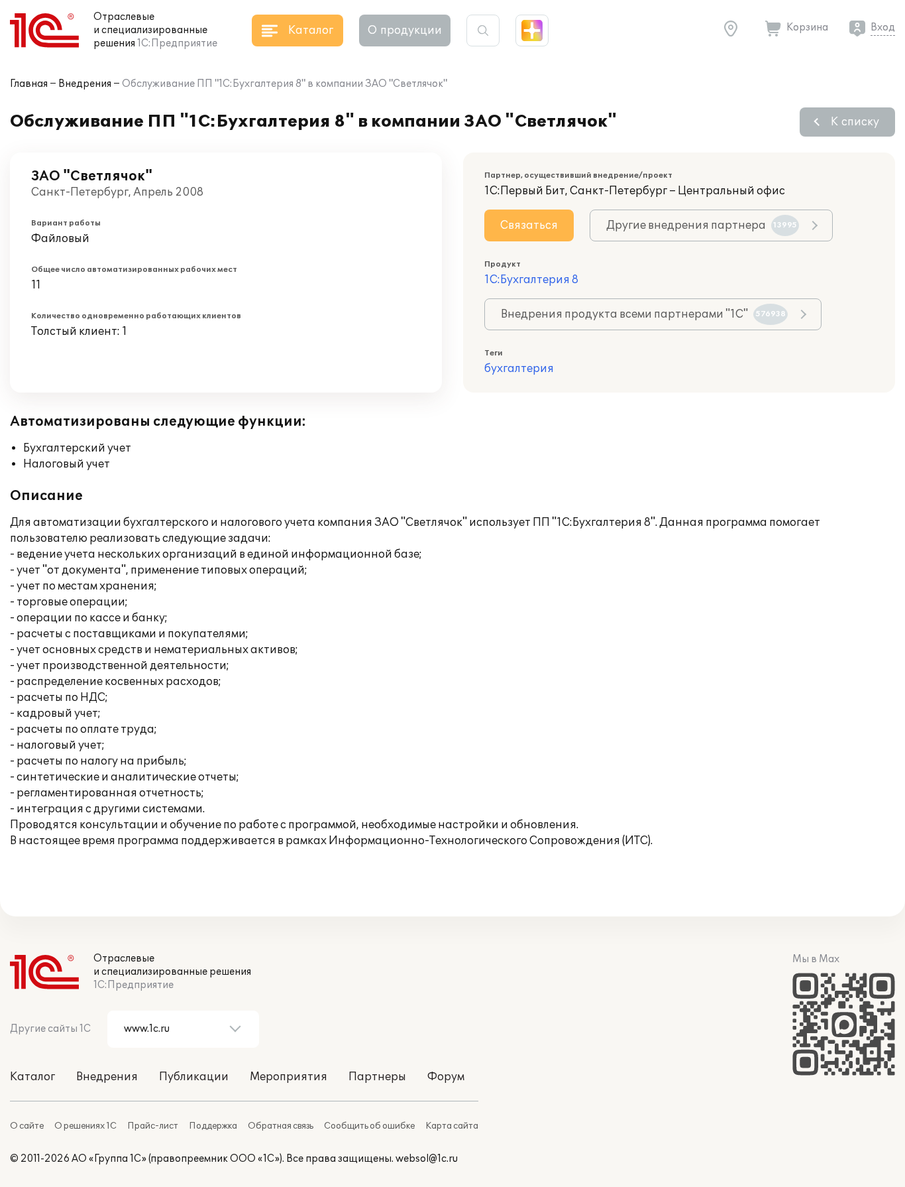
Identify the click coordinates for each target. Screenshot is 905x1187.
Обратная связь (280, 1126)
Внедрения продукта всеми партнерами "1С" (643, 314)
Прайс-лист (152, 1126)
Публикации (194, 1077)
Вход (883, 27)
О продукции (405, 30)
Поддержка (213, 1126)
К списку (855, 122)
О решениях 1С (85, 1126)
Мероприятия (288, 1077)
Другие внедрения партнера (701, 225)
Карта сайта (451, 1126)
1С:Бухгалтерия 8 (531, 279)
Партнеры (377, 1077)
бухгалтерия (519, 368)
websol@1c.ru (427, 1158)
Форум (445, 1077)
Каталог (32, 1077)
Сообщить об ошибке (369, 1126)
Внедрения (84, 84)
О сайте (27, 1126)
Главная (29, 84)
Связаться (529, 225)
